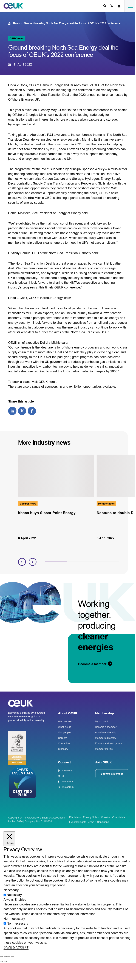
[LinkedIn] (12, 410)
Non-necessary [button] (14, 918)
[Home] (10, 23)
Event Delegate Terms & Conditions (89, 822)
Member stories (104, 748)
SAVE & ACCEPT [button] (16, 947)
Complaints (118, 817)
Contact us (64, 743)
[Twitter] (22, 410)
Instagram (68, 787)
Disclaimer (75, 817)
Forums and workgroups (109, 743)
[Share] (8, 956)
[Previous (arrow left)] (1, 961)
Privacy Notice (91, 817)
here (52, 382)
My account (101, 721)
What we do (64, 727)
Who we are (65, 721)
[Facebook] (32, 410)
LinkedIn (67, 770)
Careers (62, 738)
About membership (105, 732)
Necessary (14, 895)
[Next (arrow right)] (5, 961)
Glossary (63, 748)
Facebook (67, 781)
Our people (64, 732)
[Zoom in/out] (1, 956)
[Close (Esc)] (12, 956)
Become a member (106, 727)
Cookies (105, 817)
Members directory (105, 738)
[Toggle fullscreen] (5, 956)
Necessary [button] (11, 890)
